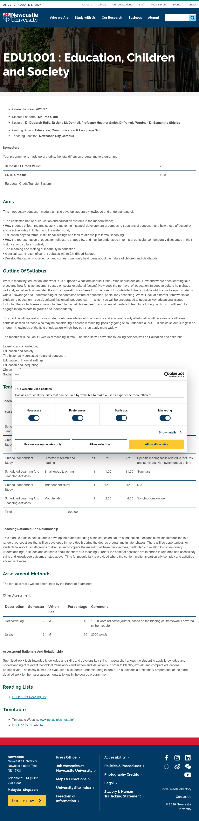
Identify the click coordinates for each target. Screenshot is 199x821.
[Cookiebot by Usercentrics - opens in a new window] (167, 375)
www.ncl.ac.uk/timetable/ (57, 719)
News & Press (158, 4)
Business (135, 17)
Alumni (153, 17)
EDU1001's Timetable (27, 725)
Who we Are (59, 17)
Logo (20, 18)
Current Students (123, 4)
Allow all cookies (156, 444)
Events (177, 4)
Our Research (112, 17)
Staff (141, 4)
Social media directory (176, 789)
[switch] (77, 418)
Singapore (30, 790)
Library (102, 4)
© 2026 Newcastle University (178, 806)
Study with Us (85, 17)
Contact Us (183, 796)
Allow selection (99, 444)
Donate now (23, 800)
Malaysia (14, 790)
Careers (87, 4)
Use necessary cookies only (43, 444)
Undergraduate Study (22, 4)
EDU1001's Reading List (29, 697)
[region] (99, 463)
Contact (191, 4)
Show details (167, 432)
